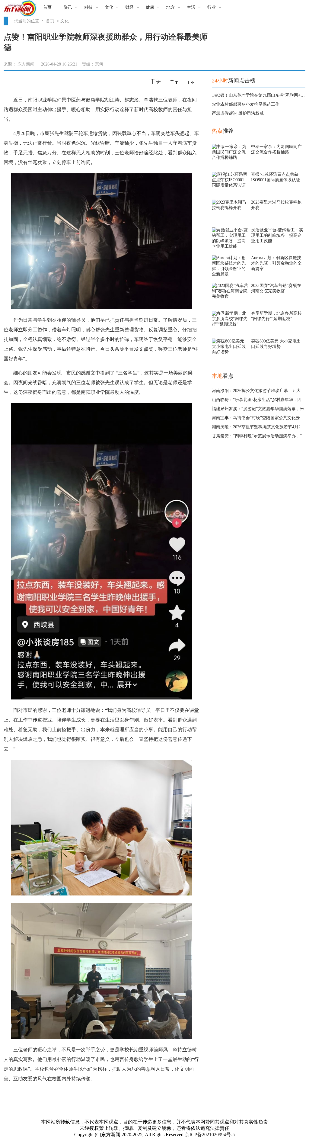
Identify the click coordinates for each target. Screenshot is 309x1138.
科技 (88, 7)
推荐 (223, 131)
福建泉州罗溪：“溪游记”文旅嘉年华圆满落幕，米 (258, 409)
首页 (47, 7)
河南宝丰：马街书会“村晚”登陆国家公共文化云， (258, 418)
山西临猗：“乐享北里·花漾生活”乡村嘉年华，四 (256, 399)
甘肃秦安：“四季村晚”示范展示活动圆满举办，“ (257, 436)
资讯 (68, 7)
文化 (109, 7)
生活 (191, 7)
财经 (129, 7)
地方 (170, 7)
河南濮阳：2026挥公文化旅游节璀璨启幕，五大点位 (260, 390)
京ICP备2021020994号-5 (210, 1134)
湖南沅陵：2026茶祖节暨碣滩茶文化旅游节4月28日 (259, 427)
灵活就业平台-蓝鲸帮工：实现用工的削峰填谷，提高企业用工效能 (277, 235)
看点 (223, 376)
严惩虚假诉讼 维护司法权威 (238, 113)
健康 (150, 7)
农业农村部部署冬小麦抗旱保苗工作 (245, 104)
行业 (211, 7)
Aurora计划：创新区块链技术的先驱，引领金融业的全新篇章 (276, 263)
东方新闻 (26, 64)
